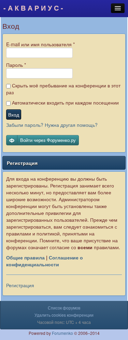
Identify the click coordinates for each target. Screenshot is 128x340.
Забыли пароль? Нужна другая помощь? (52, 124)
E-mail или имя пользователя (40, 44)
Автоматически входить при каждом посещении (65, 102)
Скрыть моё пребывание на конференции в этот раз (63, 89)
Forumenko (62, 333)
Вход (13, 114)
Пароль (16, 64)
